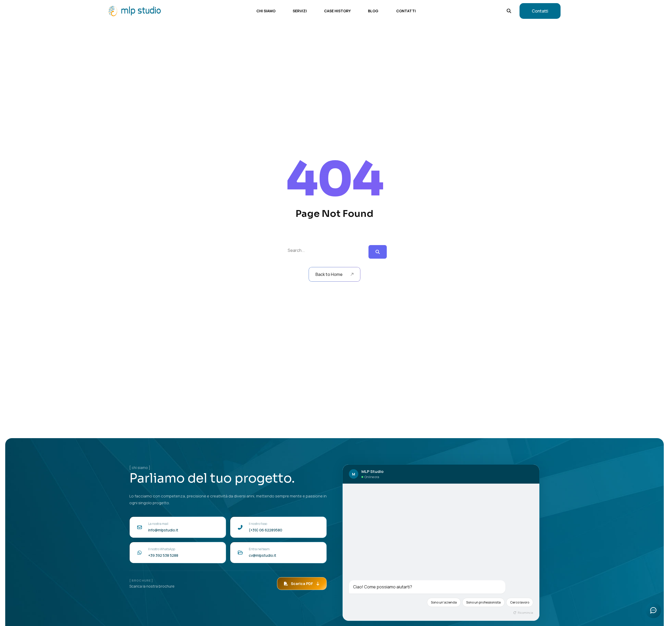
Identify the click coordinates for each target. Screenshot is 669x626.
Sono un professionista (483, 602)
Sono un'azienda (444, 602)
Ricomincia (525, 613)
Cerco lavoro (519, 602)
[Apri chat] (653, 610)
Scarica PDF (302, 583)
